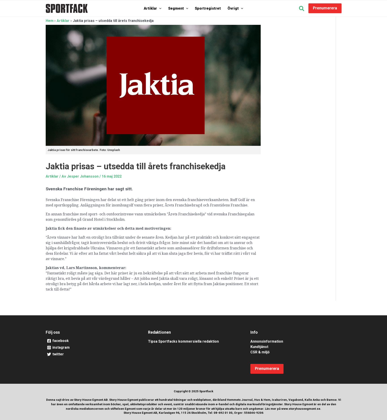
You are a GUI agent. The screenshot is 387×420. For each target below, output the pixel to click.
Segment (176, 8)
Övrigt (233, 8)
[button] (159, 8)
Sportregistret (208, 8)
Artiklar (150, 8)
